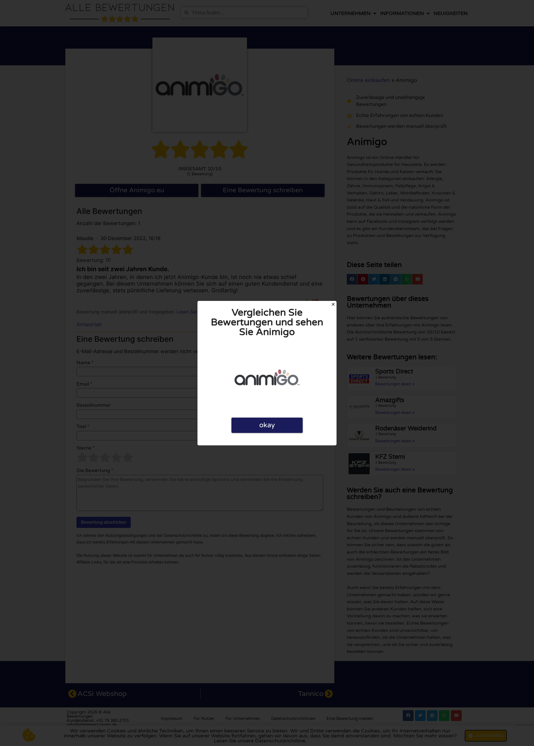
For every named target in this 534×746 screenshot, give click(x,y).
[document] (267, 373)
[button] (333, 304)
